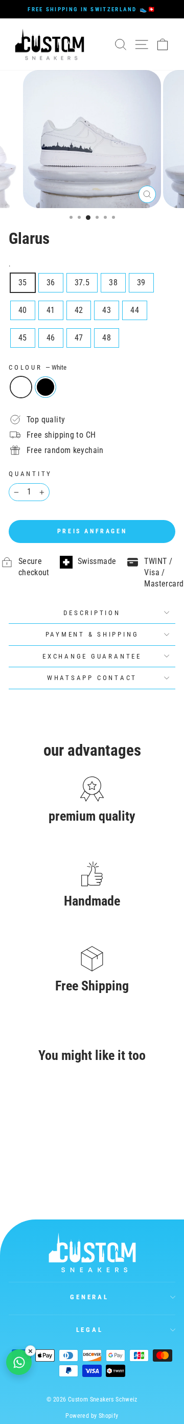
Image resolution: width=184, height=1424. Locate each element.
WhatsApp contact (92, 678)
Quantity (30, 474)
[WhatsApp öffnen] (19, 1362)
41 (51, 310)
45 (22, 338)
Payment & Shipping (92, 634)
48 (106, 338)
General (89, 1297)
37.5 (82, 282)
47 (79, 338)
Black (45, 387)
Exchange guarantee (92, 656)
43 (106, 310)
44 (134, 310)
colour (37, 367)
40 (22, 310)
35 (22, 282)
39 (141, 282)
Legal (89, 1329)
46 (51, 338)
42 (79, 310)
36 (51, 282)
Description (91, 613)
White (21, 387)
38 (113, 282)
